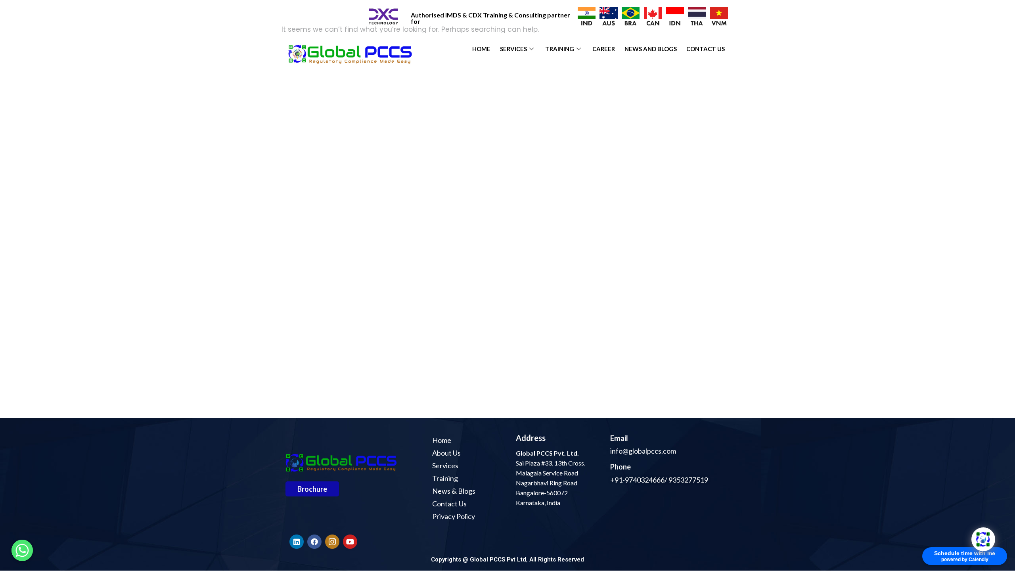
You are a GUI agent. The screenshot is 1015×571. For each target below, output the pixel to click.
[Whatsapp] (22, 550)
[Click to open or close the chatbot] (983, 539)
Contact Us (705, 48)
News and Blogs (650, 48)
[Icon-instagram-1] (332, 542)
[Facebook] (314, 542)
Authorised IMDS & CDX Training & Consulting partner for (490, 18)
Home (481, 48)
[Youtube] (350, 542)
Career (603, 48)
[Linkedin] (296, 542)
